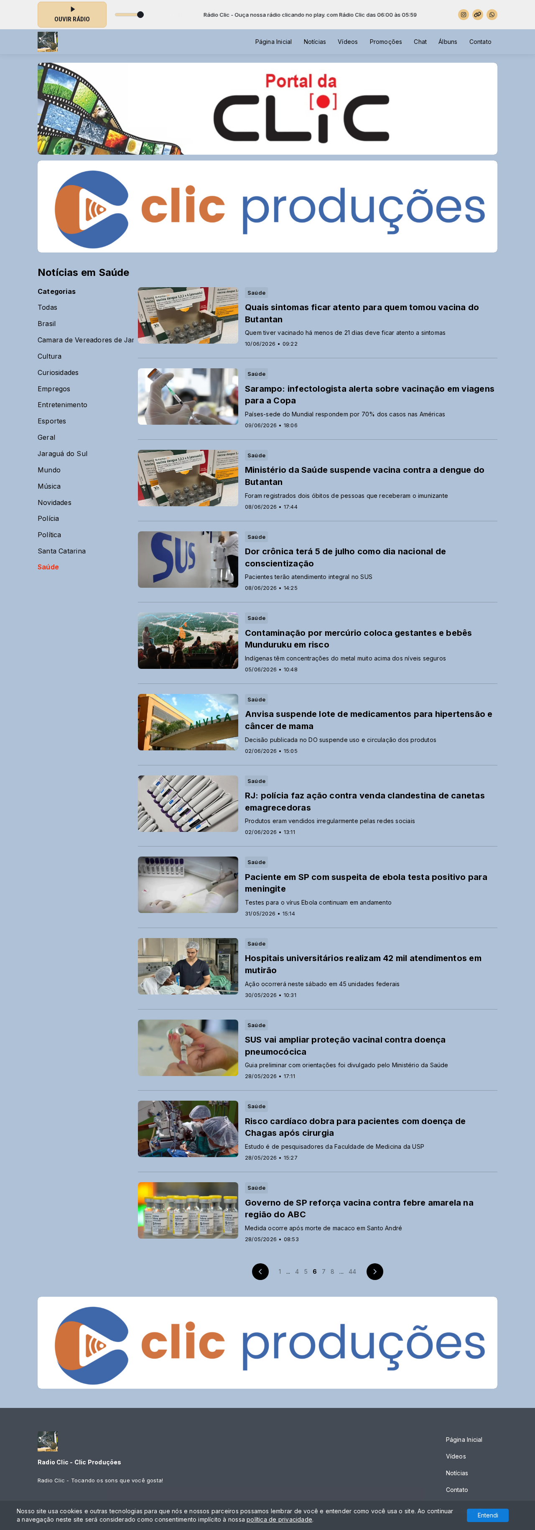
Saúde (48, 567)
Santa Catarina (62, 551)
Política (49, 535)
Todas (47, 307)
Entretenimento (62, 405)
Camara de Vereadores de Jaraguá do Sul (86, 340)
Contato (480, 41)
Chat (420, 41)
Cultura (49, 356)
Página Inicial (273, 41)
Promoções (386, 41)
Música (49, 486)
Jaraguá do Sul (62, 454)
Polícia (48, 519)
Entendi (488, 1515)
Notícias (315, 41)
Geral (46, 437)
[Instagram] (463, 14)
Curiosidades (58, 373)
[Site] (477, 14)
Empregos (54, 389)
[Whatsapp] (492, 14)
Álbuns (447, 41)
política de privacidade (279, 1519)
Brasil (47, 324)
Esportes (52, 421)
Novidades (54, 503)
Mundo (49, 470)
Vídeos (348, 41)
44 (352, 1271)
